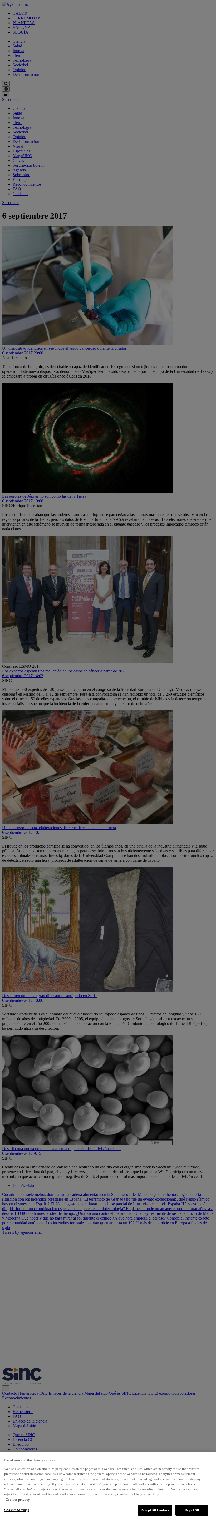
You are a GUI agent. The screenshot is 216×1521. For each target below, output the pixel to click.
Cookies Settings (16, 1510)
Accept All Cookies (155, 1510)
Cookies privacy (18, 1500)
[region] (108, 1486)
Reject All (192, 1510)
